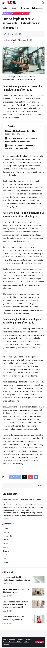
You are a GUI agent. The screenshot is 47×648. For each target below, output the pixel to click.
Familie (5, 540)
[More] (41, 477)
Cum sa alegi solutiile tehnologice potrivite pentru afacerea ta (20, 146)
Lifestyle (17, 13)
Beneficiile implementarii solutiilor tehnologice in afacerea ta (20, 132)
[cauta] (42, 3)
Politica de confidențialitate (12, 642)
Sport (5, 555)
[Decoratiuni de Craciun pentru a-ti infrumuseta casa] (38, 592)
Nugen (11, 2)
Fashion (5, 543)
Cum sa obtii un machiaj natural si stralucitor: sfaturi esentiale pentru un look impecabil (16, 604)
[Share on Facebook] (8, 34)
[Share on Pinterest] (16, 34)
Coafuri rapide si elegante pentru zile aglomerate (23, 513)
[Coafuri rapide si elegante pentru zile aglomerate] (38, 619)
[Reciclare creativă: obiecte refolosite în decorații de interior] (38, 579)
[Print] (20, 34)
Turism (5, 562)
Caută (40, 485)
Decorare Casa (8, 536)
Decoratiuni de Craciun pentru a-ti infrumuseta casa (23, 505)
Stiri (26, 13)
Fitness (5, 547)
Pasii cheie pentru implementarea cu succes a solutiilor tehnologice (21, 139)
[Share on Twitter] (12, 34)
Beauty (5, 528)
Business (7, 13)
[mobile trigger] (5, 2)
